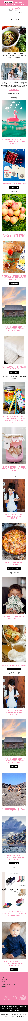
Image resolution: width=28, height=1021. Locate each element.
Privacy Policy (7, 1016)
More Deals (14, 969)
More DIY (14, 766)
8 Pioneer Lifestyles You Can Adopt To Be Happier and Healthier (14, 329)
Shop (2, 988)
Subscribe (4, 975)
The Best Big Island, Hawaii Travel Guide (14, 810)
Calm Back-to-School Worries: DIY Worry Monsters (14, 516)
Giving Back (4, 979)
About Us (3, 986)
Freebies (3, 990)
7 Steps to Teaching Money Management (14, 618)
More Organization (14, 669)
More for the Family (14, 568)
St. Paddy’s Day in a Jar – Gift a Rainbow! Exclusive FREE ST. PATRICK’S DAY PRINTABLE (14, 419)
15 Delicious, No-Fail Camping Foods (14, 564)
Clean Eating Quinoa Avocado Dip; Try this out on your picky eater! (14, 56)
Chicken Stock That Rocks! (14, 665)
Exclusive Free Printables (8, 984)
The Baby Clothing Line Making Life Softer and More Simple (14, 963)
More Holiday (14, 187)
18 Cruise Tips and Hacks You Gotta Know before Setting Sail (14, 857)
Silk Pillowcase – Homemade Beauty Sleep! (14, 368)
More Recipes (14, 283)
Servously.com (14, 1018)
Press (2, 977)
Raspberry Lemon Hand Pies (14, 184)
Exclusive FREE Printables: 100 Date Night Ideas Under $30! (14, 469)
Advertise (4, 981)
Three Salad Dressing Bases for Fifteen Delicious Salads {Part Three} (14, 278)
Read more (14, 89)
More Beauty (14, 372)
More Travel (14, 863)
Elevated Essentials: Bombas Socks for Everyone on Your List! (14, 913)
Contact (24, 1014)
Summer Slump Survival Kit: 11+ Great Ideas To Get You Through (14, 142)
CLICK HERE (8, 2)
